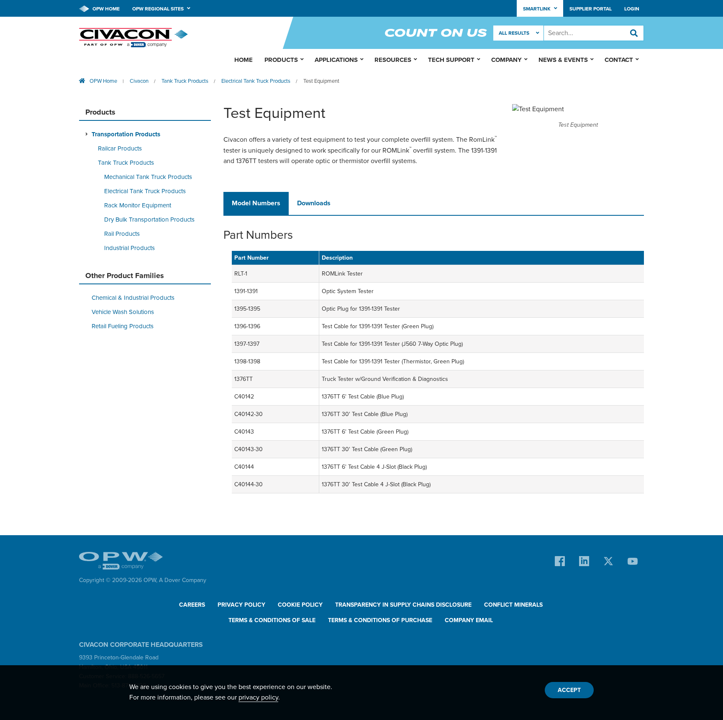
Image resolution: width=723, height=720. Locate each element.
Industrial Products (129, 248)
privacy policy (258, 697)
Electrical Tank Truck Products (255, 81)
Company (506, 60)
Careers (192, 604)
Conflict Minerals (513, 604)
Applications (336, 60)
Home (243, 60)
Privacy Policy (241, 604)
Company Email (469, 620)
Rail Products (122, 233)
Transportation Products (126, 134)
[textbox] (594, 33)
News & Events (563, 60)
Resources (392, 60)
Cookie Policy (300, 604)
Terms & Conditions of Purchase (380, 620)
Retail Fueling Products (123, 326)
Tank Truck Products (185, 81)
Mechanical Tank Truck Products (148, 177)
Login (631, 9)
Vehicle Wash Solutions (123, 312)
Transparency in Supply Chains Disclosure (403, 604)
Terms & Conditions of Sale (271, 620)
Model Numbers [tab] (256, 203)
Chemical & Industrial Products (133, 297)
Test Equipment (321, 81)
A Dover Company (182, 580)
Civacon (139, 81)
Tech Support (451, 60)
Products (281, 60)
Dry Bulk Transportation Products (149, 219)
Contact (619, 60)
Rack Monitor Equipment (137, 205)
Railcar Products (120, 148)
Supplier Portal (590, 9)
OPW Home (105, 9)
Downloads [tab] (314, 203)
